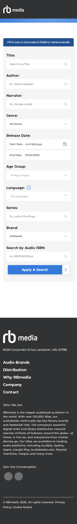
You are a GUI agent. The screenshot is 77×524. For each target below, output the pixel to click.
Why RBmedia (17, 377)
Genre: (12, 116)
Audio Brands (16, 362)
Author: (12, 76)
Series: (12, 208)
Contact (11, 392)
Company (12, 384)
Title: (10, 55)
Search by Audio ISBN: (25, 248)
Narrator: (14, 96)
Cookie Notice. (23, 507)
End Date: (16, 155)
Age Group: (16, 167)
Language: (16, 188)
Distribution (14, 370)
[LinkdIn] (8, 476)
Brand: (12, 228)
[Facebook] (19, 476)
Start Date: (16, 144)
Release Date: (18, 136)
